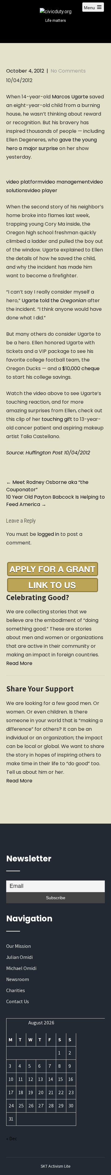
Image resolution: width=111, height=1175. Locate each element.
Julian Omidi (19, 957)
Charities (15, 990)
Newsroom (17, 979)
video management (66, 181)
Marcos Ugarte (70, 96)
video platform (24, 181)
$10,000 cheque (81, 368)
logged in (48, 534)
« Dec (11, 1138)
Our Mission (18, 946)
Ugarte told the (54, 300)
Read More (19, 663)
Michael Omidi (21, 968)
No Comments (68, 70)
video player (42, 190)
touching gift (56, 419)
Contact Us (17, 1001)
